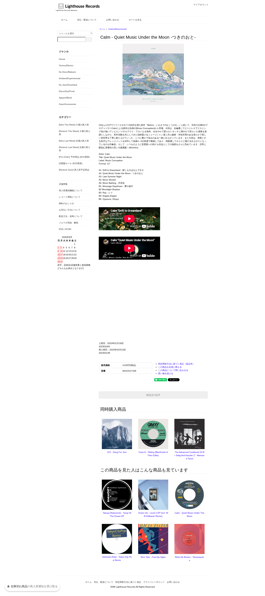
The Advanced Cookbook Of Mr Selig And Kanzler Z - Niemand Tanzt (189, 455)
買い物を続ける (165, 373)
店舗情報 (63, 184)
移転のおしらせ (66, 203)
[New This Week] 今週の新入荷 (74, 124)
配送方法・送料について (71, 216)
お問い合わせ (112, 20)
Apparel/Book (65, 97)
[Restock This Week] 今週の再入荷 (74, 133)
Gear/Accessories (67, 104)
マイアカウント (200, 4)
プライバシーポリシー (154, 582)
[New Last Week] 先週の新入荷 (74, 141)
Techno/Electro (66, 65)
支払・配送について (86, 20)
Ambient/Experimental (117, 29)
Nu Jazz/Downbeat (68, 85)
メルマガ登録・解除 (68, 222)
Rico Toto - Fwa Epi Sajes (153, 557)
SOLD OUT (153, 395)
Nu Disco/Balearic (67, 72)
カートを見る (135, 20)
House (62, 59)
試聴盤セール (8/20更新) (71, 163)
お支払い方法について (69, 210)
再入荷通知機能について (71, 190)
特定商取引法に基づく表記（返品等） (176, 364)
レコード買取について (69, 197)
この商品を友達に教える (170, 367)
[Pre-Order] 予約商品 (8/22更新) (74, 157)
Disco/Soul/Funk (67, 91)
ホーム (64, 20)
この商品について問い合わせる (173, 370)
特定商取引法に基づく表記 (128, 582)
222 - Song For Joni (117, 452)
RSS (61, 229)
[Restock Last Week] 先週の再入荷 (74, 149)
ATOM (68, 229)
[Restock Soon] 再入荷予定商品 (74, 170)
